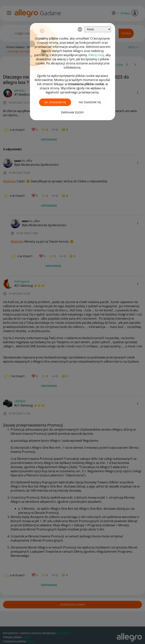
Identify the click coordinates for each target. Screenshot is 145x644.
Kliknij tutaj (96, 55)
